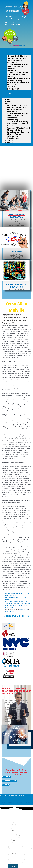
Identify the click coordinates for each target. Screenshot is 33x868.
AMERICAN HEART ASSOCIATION (16, 215)
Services (9, 54)
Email (9, 840)
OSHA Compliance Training (18, 72)
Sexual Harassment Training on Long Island (11, 802)
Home (8, 49)
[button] (16, 97)
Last (9, 830)
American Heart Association (17, 58)
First (9, 825)
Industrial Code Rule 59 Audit (17, 64)
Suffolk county (23, 609)
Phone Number (12, 835)
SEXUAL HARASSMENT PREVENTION (17, 285)
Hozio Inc (17, 799)
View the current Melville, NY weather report (18, 603)
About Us (8, 51)
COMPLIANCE (16, 251)
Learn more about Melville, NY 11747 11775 (17, 593)
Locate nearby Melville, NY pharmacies (16, 601)
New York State (9, 611)
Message (10, 850)
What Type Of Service (14, 844)
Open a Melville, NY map (12, 595)
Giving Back (9, 91)
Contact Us (9, 93)
